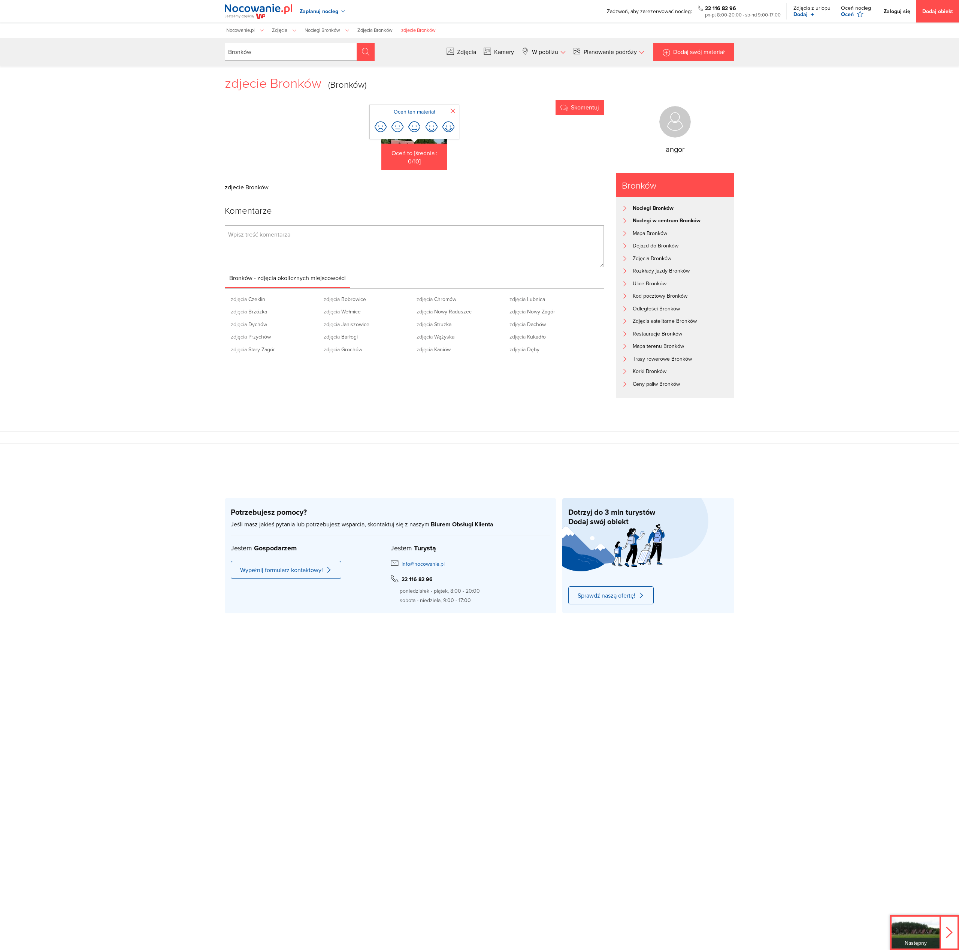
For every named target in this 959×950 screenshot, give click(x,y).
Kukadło (527, 336)
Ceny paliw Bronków (656, 384)
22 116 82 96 (720, 8)
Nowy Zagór (532, 311)
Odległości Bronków (656, 308)
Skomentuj (585, 107)
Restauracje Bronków (657, 333)
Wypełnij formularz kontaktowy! (281, 570)
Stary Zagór (253, 349)
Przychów (251, 336)
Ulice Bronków (649, 283)
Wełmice (342, 311)
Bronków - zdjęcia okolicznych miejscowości (287, 278)
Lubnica (527, 299)
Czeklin (248, 299)
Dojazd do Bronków (655, 245)
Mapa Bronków (650, 233)
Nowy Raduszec (444, 311)
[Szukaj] (366, 52)
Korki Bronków (649, 371)
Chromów (436, 299)
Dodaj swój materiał (699, 52)
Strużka (434, 324)
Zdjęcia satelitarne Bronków (665, 321)
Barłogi (341, 336)
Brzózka (249, 311)
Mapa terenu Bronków (658, 346)
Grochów (343, 349)
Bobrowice (345, 299)
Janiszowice (346, 324)
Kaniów (434, 349)
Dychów (249, 324)
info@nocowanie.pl (423, 564)
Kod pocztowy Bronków (660, 296)
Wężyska (435, 336)
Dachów (527, 324)
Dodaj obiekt (937, 11)
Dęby (524, 349)
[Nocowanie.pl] (258, 11)
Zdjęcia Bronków (652, 258)
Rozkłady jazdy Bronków (661, 270)
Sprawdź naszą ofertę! (606, 595)
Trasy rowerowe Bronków (662, 359)
